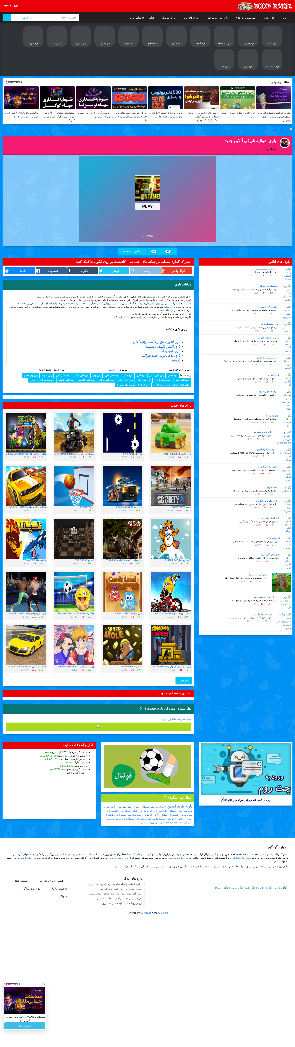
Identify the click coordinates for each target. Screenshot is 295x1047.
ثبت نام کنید (25, 1025)
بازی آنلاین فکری (184, 811)
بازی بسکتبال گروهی (269, 324)
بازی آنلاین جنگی (81, 375)
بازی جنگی (169, 307)
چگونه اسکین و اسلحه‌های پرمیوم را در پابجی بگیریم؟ (115, 884)
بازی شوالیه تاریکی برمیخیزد (42, 380)
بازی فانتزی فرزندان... (262, 432)
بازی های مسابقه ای (67, 854)
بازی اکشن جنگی (106, 380)
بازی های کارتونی (117, 857)
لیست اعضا (22, 880)
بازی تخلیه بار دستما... (269, 286)
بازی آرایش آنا (273, 375)
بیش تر (185, 680)
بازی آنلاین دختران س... (262, 614)
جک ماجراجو (272, 487)
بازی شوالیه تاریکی (163, 380)
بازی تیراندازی (165, 815)
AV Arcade (145, 912)
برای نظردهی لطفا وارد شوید (176, 719)
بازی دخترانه (114, 814)
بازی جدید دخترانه (139, 815)
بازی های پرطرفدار (217, 17)
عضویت (7, 5)
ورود (15, 5)
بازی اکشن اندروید (66, 380)
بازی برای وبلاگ (32, 888)
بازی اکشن (154, 303)
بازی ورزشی (153, 822)
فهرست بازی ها (246, 17)
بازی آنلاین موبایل (115, 811)
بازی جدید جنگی (144, 380)
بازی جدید (269, 17)
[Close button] (44, 984)
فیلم (152, 17)
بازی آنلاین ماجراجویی (167, 811)
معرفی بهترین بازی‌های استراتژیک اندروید (121, 888)
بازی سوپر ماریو (273, 538)
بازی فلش (182, 818)
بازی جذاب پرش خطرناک (266, 501)
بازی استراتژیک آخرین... (265, 449)
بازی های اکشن (137, 854)
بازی (188, 806)
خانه (285, 17)
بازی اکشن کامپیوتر (86, 380)
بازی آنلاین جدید (142, 807)
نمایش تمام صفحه (131, 251)
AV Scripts (162, 912)
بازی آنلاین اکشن (156, 375)
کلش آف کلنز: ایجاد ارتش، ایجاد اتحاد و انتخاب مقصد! (115, 893)
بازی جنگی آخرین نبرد (270, 554)
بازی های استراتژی (239, 857)
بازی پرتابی (142, 822)
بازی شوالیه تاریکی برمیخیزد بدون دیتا (133, 385)
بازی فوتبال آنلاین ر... (270, 518)
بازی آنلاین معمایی (132, 810)
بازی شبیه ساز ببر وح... (257, 574)
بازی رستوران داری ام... (267, 467)
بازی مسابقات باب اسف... (266, 358)
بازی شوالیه (47, 375)
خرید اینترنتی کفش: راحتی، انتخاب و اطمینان (119, 898)
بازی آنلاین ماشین (150, 811)
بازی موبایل (169, 17)
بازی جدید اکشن (31, 375)
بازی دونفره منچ (272, 415)
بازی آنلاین (140, 375)
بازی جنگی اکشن (125, 380)
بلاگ (62, 896)
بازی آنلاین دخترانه (112, 807)
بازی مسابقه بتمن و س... (266, 307)
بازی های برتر (191, 17)
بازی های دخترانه (166, 822)
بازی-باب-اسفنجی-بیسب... (265, 269)
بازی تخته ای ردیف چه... (267, 391)
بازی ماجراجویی (158, 819)
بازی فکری (171, 818)
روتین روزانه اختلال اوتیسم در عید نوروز (122, 903)
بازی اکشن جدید (182, 380)
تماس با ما (135, 17)
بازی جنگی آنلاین (63, 375)
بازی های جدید (180, 822)
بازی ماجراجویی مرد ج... (264, 597)
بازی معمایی (132, 818)
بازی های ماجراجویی (177, 857)
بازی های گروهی (27, 857)
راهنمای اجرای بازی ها (52, 880)
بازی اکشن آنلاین (112, 375)
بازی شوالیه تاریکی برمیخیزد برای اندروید (171, 385)
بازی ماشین (145, 818)
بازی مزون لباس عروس (268, 338)
